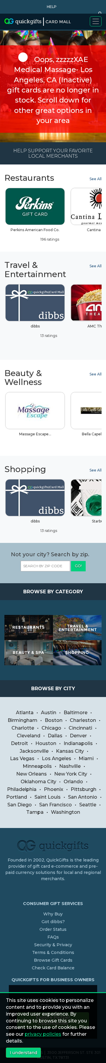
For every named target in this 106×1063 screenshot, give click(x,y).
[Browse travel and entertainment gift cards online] (77, 627)
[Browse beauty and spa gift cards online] (28, 652)
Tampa (35, 812)
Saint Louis (47, 797)
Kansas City (70, 751)
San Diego (19, 805)
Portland (16, 797)
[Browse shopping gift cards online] (77, 652)
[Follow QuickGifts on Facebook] (54, 891)
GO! (78, 566)
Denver (78, 735)
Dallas (55, 735)
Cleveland (28, 735)
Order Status (53, 929)
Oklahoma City (38, 781)
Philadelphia (22, 789)
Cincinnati (80, 728)
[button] (50, 6)
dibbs (44, 331)
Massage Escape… (35, 434)
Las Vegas (22, 758)
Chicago (51, 728)
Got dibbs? (53, 921)
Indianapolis (78, 743)
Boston (53, 720)
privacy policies (43, 1034)
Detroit (19, 743)
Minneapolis (37, 766)
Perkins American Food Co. (35, 235)
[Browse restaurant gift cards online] (28, 627)
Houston (45, 743)
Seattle (87, 805)
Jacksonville (34, 751)
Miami (86, 758)
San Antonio (82, 797)
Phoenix (53, 789)
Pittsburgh (83, 789)
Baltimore (75, 712)
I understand (23, 1052)
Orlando (73, 781)
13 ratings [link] (48, 335)
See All (96, 179)
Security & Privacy (53, 944)
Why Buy (53, 914)
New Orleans (31, 774)
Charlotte (22, 728)
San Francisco (55, 805)
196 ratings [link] (49, 239)
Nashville (70, 766)
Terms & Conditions (53, 952)
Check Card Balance (53, 968)
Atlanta (25, 712)
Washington (65, 812)
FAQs (53, 937)
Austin (48, 712)
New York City (70, 774)
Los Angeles (56, 758)
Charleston (83, 720)
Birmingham (22, 720)
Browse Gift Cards (53, 960)
